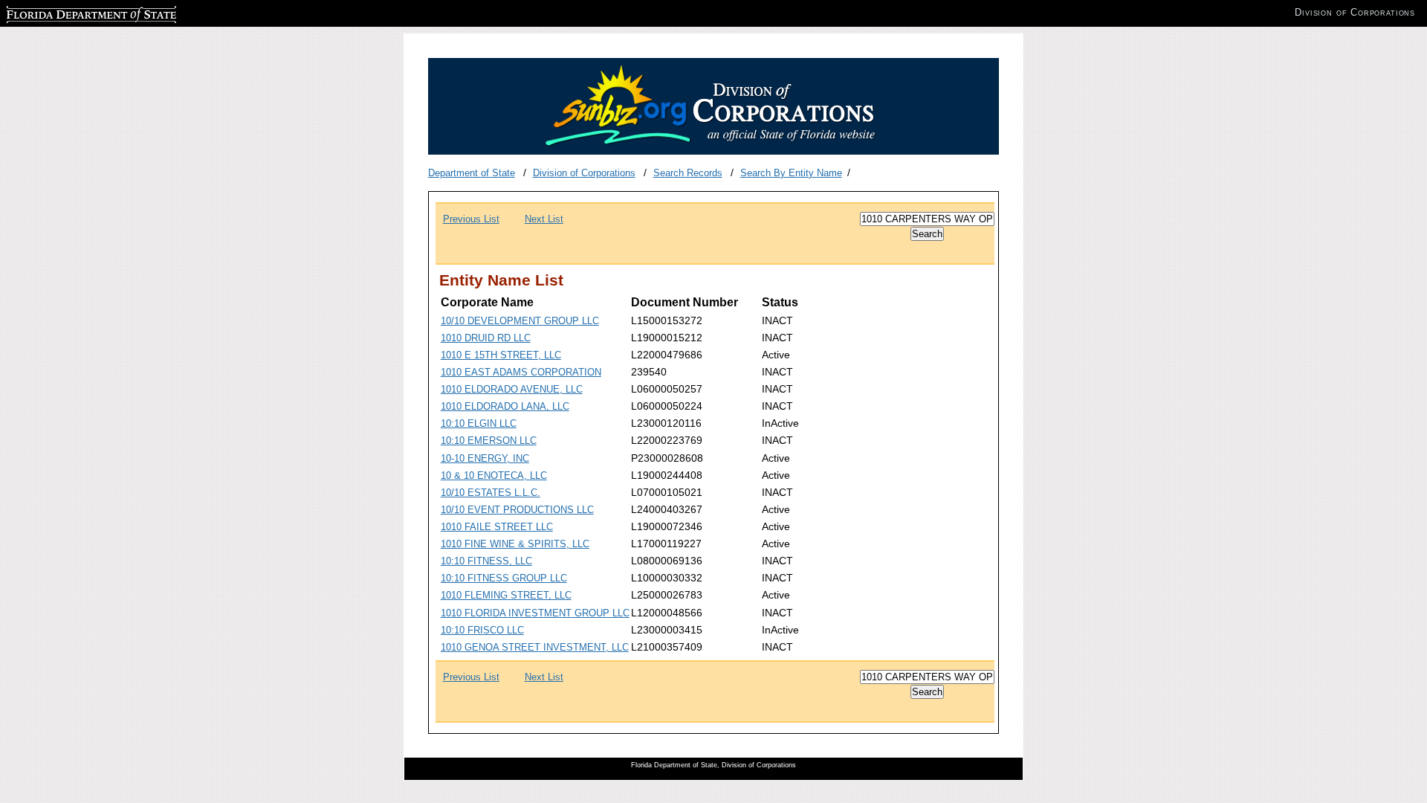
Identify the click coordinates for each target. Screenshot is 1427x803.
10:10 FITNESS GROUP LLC (504, 578)
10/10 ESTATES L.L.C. (490, 492)
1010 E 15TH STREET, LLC (501, 355)
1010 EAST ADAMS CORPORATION (521, 372)
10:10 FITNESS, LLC (486, 561)
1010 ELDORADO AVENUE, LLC (512, 389)
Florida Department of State (65, 12)
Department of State (471, 172)
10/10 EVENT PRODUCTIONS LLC (517, 509)
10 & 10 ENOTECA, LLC (494, 475)
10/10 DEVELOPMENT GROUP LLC (520, 320)
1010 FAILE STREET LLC (497, 526)
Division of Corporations (584, 172)
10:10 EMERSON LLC (489, 440)
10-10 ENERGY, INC (485, 458)
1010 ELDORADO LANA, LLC (505, 406)
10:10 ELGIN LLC (479, 423)
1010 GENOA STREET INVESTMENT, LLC (535, 647)
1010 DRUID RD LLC (486, 338)
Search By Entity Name (791, 172)
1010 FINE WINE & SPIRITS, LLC (515, 543)
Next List (544, 219)
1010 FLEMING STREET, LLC (506, 595)
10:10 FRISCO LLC (482, 630)
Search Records (687, 172)
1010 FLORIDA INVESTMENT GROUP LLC (535, 613)
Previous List (471, 219)
